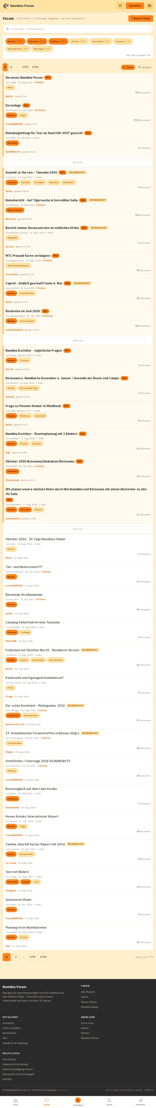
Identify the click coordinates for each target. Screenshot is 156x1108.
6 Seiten (40, 205)
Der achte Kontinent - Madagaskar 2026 (35, 705)
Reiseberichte (18, 48)
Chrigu (9, 696)
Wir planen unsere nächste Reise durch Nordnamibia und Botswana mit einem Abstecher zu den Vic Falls (76, 491)
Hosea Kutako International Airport (32, 816)
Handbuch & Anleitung (15, 1043)
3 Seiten (40, 288)
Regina (9, 751)
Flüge (23, 115)
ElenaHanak (12, 480)
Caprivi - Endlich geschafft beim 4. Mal (34, 283)
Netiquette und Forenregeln (18, 1074)
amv (8, 946)
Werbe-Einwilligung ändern (18, 1069)
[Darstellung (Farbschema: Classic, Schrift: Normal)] (120, 6)
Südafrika (58, 41)
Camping (123, 41)
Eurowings (13, 105)
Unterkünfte (101, 41)
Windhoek (25, 416)
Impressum (9, 1059)
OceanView (12, 274)
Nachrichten (9, 1033)
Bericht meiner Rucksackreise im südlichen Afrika (42, 228)
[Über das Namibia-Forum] (6, 6)
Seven (9, 191)
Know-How (87, 1023)
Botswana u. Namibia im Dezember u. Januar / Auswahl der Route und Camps (62, 378)
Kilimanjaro (68, 182)
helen (9, 302)
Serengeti (39, 182)
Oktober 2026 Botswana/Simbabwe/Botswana (40, 461)
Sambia (11, 854)
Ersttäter (24, 360)
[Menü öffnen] (149, 6)
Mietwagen (42, 48)
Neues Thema (89, 1002)
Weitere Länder (15, 210)
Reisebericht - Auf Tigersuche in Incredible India (42, 200)
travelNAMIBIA (14, 124)
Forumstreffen (14, 743)
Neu (48, 77)
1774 (35, 67)
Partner (85, 1033)
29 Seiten (47, 315)
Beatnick (11, 219)
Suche (84, 996)
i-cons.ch (62, 1090)
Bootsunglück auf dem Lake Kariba (31, 789)
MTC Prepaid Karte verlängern (28, 256)
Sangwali (11, 890)
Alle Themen (88, 992)
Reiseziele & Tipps (29, 388)
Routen (79, 41)
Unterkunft (40, 416)
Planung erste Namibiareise (26, 927)
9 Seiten (39, 82)
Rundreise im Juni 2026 (23, 311)
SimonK (10, 396)
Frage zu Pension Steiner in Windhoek (33, 406)
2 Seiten (39, 466)
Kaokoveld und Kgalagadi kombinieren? (35, 678)
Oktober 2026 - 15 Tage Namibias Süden (35, 539)
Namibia (15, 41)
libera (9, 557)
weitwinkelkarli (14, 329)
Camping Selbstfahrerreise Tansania (33, 622)
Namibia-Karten (90, 1038)
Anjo (8, 452)
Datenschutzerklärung (15, 1064)
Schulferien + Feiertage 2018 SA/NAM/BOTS (38, 761)
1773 (25, 67)
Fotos (10, 687)
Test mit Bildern (17, 872)
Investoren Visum (18, 900)
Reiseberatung (89, 1007)
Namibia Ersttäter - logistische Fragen (34, 350)
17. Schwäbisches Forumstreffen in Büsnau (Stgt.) (42, 733)
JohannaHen (13, 518)
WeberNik (11, 641)
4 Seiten (47, 260)
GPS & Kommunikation (18, 265)
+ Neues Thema (140, 18)
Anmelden (135, 5)
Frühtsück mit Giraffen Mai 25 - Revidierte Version (42, 650)
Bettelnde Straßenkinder (24, 595)
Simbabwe (12, 471)
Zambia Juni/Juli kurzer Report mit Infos (35, 844)
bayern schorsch (15, 724)
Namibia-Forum (22, 6)
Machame (53, 182)
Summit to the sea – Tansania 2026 (31, 172)
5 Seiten (40, 599)
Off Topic (12, 771)
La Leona (11, 863)
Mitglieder (54, 18)
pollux (9, 613)
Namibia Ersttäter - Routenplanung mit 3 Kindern (41, 434)
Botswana (37, 41)
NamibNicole (13, 151)
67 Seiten (40, 110)
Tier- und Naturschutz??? (24, 567)
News (10, 87)
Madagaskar (13, 715)
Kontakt (7, 1079)
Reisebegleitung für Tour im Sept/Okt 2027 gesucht (44, 133)
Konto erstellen (11, 1028)
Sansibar (25, 182)
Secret (10, 369)
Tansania (12, 182)
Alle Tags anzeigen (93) (138, 55)
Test (36, 882)
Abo (5, 1038)
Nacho (9, 96)
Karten (85, 1028)
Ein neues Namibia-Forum (24, 77)
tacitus (10, 246)
